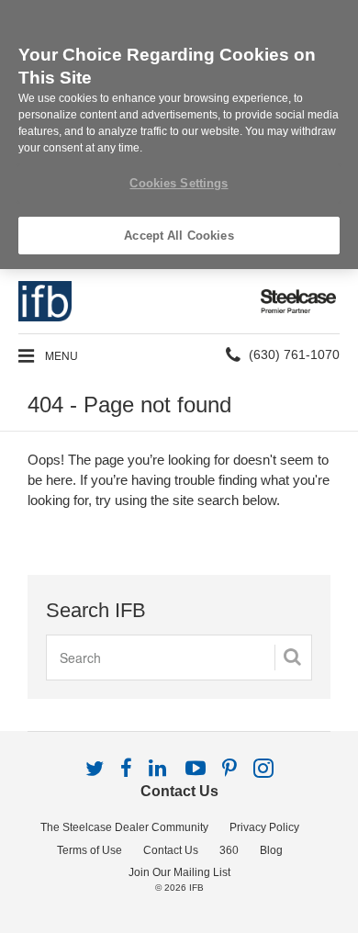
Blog (271, 850)
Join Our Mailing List (179, 872)
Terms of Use (89, 850)
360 (229, 850)
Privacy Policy (264, 827)
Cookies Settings (178, 183)
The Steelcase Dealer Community (124, 827)
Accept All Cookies (178, 235)
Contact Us (179, 791)
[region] (179, 134)
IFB (196, 887)
